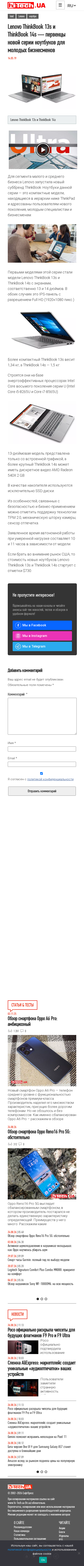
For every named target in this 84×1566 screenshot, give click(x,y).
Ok (43, 1560)
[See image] (42, 90)
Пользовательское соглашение (30, 1539)
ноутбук (32, 16)
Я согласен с (41, 779)
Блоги (62, 1532)
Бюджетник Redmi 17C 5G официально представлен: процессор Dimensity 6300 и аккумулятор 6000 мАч (38, 1411)
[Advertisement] (42, 865)
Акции (62, 1528)
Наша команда (21, 1531)
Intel (12, 16)
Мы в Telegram (33, 646)
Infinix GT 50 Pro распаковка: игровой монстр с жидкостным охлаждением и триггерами (36, 1280)
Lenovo (21, 16)
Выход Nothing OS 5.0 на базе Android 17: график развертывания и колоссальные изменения (37, 1467)
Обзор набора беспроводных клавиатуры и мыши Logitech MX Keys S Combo (37, 1238)
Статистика (19, 1535)
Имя (12, 743)
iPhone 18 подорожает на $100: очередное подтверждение (33, 1439)
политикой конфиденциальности (50, 779)
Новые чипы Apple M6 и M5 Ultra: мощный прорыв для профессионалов (40, 1453)
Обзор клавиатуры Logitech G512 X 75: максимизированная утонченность (30, 1266)
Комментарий (18, 694)
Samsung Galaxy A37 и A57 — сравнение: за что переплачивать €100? (36, 1294)
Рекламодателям (23, 1527)
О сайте (19, 1522)
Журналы (64, 1536)
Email (12, 758)
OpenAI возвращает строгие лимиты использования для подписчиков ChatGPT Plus (41, 1425)
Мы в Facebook (34, 625)
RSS (61, 1540)
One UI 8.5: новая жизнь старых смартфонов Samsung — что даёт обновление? (42, 1252)
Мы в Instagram (34, 636)
